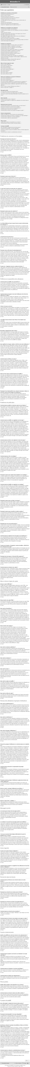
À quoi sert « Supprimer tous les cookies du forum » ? (11, 24)
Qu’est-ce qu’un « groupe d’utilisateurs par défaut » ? (10, 86)
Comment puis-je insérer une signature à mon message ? (11, 47)
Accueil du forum (5, 1063)
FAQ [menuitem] (9, 4)
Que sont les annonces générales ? (7, 69)
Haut (3, 151)
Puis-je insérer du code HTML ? (7, 65)
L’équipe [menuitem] (24, 1063)
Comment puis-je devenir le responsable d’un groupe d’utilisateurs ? (13, 82)
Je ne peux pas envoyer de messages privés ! (9, 91)
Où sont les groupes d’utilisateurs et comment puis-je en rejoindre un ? (14, 81)
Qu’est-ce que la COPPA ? (6, 15)
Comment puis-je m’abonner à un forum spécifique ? (10, 116)
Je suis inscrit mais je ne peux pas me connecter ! (10, 17)
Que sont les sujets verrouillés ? (7, 72)
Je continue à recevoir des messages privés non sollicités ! (12, 92)
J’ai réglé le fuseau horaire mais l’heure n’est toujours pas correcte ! (13, 33)
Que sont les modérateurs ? (6, 79)
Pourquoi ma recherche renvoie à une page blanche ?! (11, 107)
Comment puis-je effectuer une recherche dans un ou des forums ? (13, 105)
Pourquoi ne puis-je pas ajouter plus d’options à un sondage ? (12, 49)
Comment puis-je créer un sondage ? (8, 48)
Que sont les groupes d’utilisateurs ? (7, 80)
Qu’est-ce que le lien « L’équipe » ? (7, 87)
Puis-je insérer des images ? (6, 67)
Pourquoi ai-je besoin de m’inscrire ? (7, 14)
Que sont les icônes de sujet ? (6, 73)
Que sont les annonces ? (5, 70)
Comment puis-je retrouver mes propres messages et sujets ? (12, 110)
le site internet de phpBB (10, 339)
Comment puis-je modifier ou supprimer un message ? (11, 46)
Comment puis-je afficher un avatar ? (8, 37)
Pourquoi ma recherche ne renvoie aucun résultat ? (10, 106)
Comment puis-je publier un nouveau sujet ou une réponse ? (12, 44)
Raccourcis (4, 4)
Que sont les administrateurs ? (6, 77)
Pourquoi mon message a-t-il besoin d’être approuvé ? (11, 59)
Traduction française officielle (12, 1066)
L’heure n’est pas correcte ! (6, 32)
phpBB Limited (5, 1005)
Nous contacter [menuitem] (19, 1063)
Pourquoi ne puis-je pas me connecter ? (8, 18)
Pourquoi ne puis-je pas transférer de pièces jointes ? (11, 53)
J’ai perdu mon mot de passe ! (6, 22)
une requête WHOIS (5, 1032)
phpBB (11, 1065)
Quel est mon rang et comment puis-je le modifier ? (10, 38)
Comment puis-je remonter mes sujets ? (8, 60)
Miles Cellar (21, 1066)
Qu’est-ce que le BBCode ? (6, 64)
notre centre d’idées (21, 1018)
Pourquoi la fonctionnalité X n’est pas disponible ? (10, 128)
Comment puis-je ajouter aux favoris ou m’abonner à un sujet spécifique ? (14, 115)
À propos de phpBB (17, 1009)
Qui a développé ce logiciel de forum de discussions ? (11, 127)
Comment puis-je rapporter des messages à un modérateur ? (12, 55)
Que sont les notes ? (5, 71)
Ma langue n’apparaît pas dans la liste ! (8, 34)
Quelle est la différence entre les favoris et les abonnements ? (12, 114)
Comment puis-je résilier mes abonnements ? (9, 117)
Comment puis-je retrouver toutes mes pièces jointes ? (11, 123)
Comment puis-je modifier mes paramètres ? (9, 28)
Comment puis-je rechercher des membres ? (9, 109)
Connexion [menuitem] (27, 4)
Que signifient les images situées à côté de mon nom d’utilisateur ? (13, 36)
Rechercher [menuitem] (28, 7)
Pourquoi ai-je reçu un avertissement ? (8, 54)
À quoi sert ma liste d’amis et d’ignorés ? (8, 99)
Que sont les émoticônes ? (6, 66)
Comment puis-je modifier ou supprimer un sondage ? (11, 50)
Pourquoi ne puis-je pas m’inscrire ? (7, 16)
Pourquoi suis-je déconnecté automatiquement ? (10, 23)
